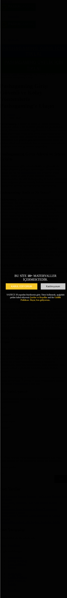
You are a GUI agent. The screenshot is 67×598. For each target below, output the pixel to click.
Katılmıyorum (53, 286)
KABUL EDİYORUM (21, 286)
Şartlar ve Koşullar (38, 297)
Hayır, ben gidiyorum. (40, 300)
